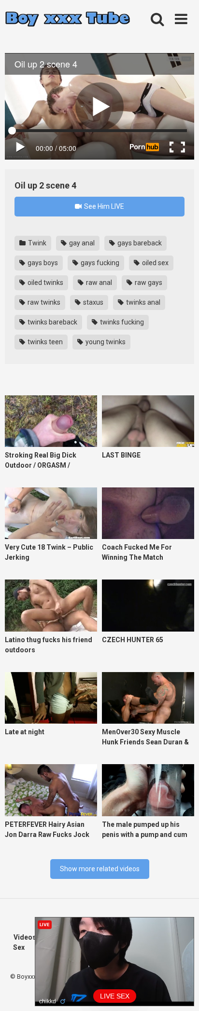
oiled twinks (44, 282)
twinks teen (44, 342)
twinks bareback (51, 322)
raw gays (147, 282)
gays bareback (139, 243)
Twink (36, 243)
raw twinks (43, 302)
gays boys (42, 263)
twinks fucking (121, 322)
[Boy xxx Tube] (67, 19)
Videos (25, 937)
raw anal (98, 282)
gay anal (81, 243)
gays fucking (99, 263)
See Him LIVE (103, 206)
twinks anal (142, 302)
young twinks (105, 342)
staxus (92, 302)
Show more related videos (100, 869)
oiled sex (155, 263)
